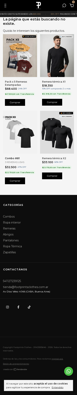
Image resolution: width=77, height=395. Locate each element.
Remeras (9, 228)
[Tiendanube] (15, 370)
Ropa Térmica (12, 246)
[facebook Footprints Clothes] (18, 307)
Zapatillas (9, 252)
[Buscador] (64, 6)
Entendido (57, 387)
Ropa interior (12, 222)
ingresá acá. (57, 358)
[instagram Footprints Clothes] (7, 307)
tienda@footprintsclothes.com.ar (25, 287)
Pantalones (11, 240)
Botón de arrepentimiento (16, 363)
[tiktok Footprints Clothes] (29, 307)
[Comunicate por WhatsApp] (68, 371)
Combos (9, 216)
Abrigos (8, 234)
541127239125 (12, 281)
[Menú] (6, 6)
